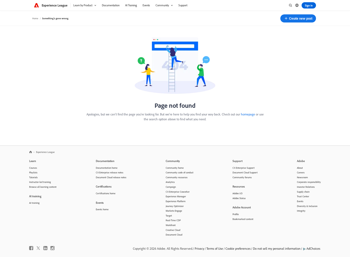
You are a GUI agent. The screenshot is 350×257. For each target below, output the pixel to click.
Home (35, 18)
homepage (248, 114)
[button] (298, 18)
